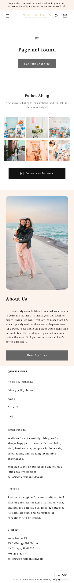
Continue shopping (37, 63)
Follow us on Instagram (40, 173)
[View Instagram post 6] (59, 150)
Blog (10, 416)
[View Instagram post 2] (36, 127)
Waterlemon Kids (30, 579)
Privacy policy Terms (20, 390)
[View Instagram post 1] (14, 127)
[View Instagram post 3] (59, 127)
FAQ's (11, 398)
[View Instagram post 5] (36, 150)
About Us (13, 407)
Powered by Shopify (50, 579)
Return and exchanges (20, 381)
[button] (7, 16)
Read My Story (37, 355)
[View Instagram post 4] (14, 150)
